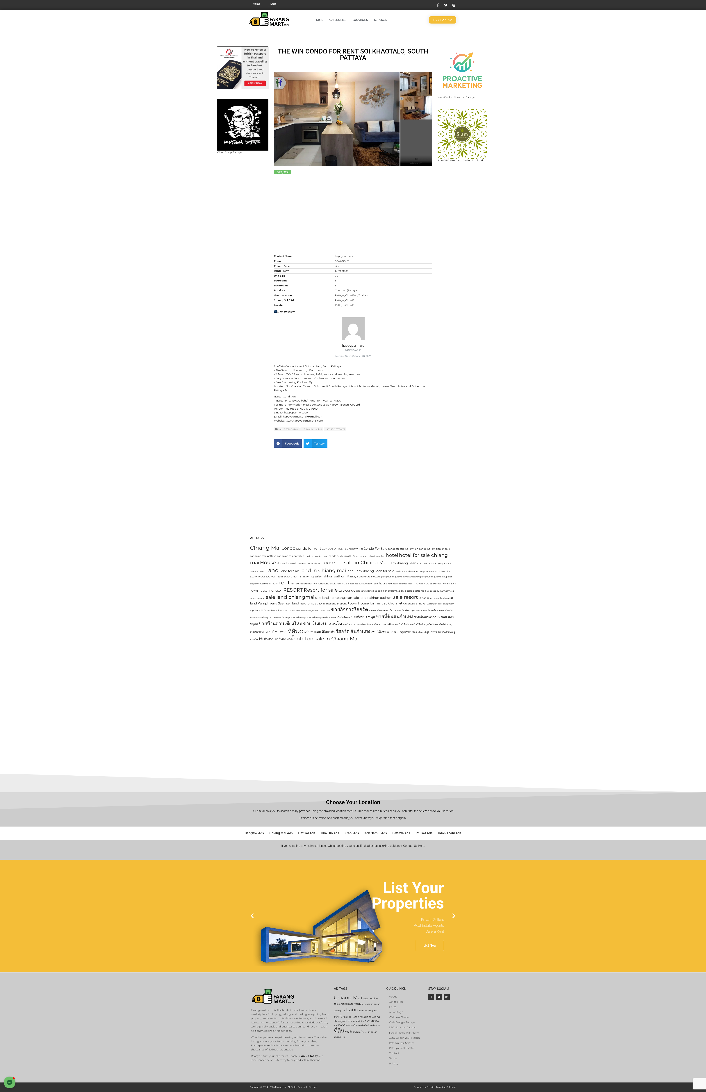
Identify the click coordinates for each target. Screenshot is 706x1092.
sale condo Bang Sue (366, 591)
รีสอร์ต (343, 631)
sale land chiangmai (290, 597)
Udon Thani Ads (449, 833)
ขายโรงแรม (315, 623)
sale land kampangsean (333, 597)
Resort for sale (321, 590)
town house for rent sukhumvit (375, 603)
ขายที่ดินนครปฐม (363, 617)
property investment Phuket (264, 584)
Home (319, 20)
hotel (392, 555)
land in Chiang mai (323, 570)
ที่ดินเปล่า (328, 632)
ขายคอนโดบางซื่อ (428, 610)
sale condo (346, 590)
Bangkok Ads (254, 833)
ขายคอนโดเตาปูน (298, 617)
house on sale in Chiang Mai (354, 562)
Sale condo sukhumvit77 (437, 591)
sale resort (405, 597)
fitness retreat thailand (364, 556)
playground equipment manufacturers (400, 577)
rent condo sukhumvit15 (332, 583)
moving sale (311, 576)
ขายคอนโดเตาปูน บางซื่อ (317, 617)
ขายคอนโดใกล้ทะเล (339, 617)
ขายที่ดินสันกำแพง (394, 616)
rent (284, 582)
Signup (256, 4)
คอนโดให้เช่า (402, 624)
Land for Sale (289, 571)
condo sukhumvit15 (340, 555)
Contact (394, 1053)
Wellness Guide (399, 1017)
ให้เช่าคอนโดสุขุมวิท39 (424, 632)
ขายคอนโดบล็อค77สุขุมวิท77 (407, 610)
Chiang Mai (265, 548)
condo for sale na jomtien (403, 548)
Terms (393, 1058)
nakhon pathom (334, 576)
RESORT (293, 590)
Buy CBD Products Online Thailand (460, 160)
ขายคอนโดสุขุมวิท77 (265, 617)
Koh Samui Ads (375, 833)
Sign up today (308, 1056)
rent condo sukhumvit (303, 583)
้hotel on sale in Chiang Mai (326, 638)
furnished (380, 556)
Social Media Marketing (404, 1032)
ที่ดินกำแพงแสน (310, 632)
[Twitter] (439, 997)
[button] (288, 443)
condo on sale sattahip (290, 555)
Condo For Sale (375, 548)
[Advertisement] (242, 219)
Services (380, 20)
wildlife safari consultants (271, 610)
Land (272, 570)
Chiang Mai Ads (281, 833)
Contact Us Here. (414, 845)
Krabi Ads (352, 833)
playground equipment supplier (436, 577)
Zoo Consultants (292, 610)
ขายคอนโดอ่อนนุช (282, 617)
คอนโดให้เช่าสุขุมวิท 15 (422, 624)
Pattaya (352, 576)
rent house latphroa (397, 584)
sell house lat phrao (439, 598)
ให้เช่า (381, 632)
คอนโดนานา (349, 624)
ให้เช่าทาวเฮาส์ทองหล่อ (275, 639)
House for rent (286, 563)
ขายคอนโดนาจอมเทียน (381, 610)
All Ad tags (396, 1012)
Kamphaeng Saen (402, 563)
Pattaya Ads (401, 833)
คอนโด (335, 623)
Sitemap (313, 1087)
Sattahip (424, 597)
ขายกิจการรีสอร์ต (349, 609)
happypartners (353, 345)
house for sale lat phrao (308, 563)
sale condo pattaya (389, 590)
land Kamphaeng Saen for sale (370, 571)
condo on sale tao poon (316, 556)
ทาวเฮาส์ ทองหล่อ (274, 632)
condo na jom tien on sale (434, 548)
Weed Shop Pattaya (229, 152)
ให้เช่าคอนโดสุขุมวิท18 (399, 632)
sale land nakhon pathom (373, 597)
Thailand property (336, 603)
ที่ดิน (293, 631)
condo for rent (308, 548)
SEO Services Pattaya (402, 1027)
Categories (337, 20)
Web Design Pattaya (402, 1022)
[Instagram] (447, 997)
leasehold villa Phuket (440, 571)
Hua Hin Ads (330, 833)
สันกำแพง (360, 631)
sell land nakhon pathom (305, 603)
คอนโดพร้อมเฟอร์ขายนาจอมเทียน (375, 624)
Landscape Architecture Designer (411, 571)
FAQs (392, 1007)
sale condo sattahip (413, 590)
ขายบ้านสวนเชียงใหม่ (280, 623)
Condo (288, 548)
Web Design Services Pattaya (456, 97)
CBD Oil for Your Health (404, 1037)
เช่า (373, 632)
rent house (379, 583)
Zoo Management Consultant (315, 610)
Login (273, 4)
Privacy (393, 1063)
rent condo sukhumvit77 (359, 584)
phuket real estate (370, 576)
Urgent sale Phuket (414, 603)
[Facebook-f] (431, 997)
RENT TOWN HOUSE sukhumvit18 (428, 583)
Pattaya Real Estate (401, 1048)
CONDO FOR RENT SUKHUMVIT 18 (342, 548)
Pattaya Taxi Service (401, 1043)
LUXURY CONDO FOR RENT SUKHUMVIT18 (275, 576)
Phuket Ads (424, 833)
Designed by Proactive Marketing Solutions (435, 1087)
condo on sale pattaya (263, 555)
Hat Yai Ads (306, 833)
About (393, 996)
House (268, 562)
